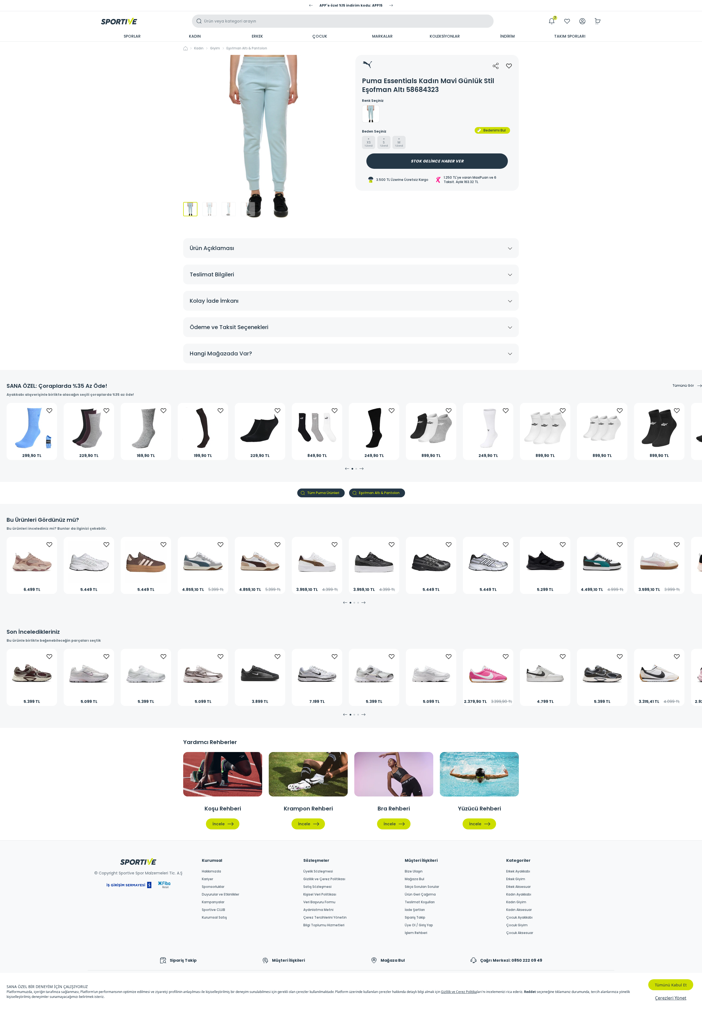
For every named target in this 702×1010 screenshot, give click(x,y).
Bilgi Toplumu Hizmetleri (323, 925)
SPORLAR (132, 36)
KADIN (195, 36)
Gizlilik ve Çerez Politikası (324, 879)
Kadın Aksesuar (519, 910)
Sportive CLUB (213, 910)
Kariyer (207, 879)
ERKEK (257, 36)
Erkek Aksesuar (518, 887)
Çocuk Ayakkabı (519, 917)
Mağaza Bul (414, 879)
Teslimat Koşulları (420, 902)
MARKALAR (382, 36)
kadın (198, 48)
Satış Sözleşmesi (317, 887)
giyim (215, 48)
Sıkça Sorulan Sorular (422, 887)
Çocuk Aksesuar (519, 933)
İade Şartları (415, 910)
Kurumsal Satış (214, 917)
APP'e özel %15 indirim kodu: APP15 (351, 5)
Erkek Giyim (515, 879)
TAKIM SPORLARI (569, 36)
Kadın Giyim (516, 902)
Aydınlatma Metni (318, 910)
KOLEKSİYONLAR (445, 36)
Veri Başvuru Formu (319, 902)
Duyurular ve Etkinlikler (220, 894)
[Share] (495, 66)
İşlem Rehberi (416, 933)
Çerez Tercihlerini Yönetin (325, 917)
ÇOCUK (319, 36)
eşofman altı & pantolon (247, 48)
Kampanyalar (213, 902)
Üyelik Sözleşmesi (318, 871)
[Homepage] (119, 21)
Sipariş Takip (415, 917)
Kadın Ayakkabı (518, 894)
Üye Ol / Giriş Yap (419, 925)
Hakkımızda (211, 871)
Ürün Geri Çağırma (420, 894)
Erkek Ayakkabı (518, 871)
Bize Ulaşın (414, 871)
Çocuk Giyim (517, 925)
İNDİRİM (507, 36)
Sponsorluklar (213, 887)
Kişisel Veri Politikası (319, 894)
